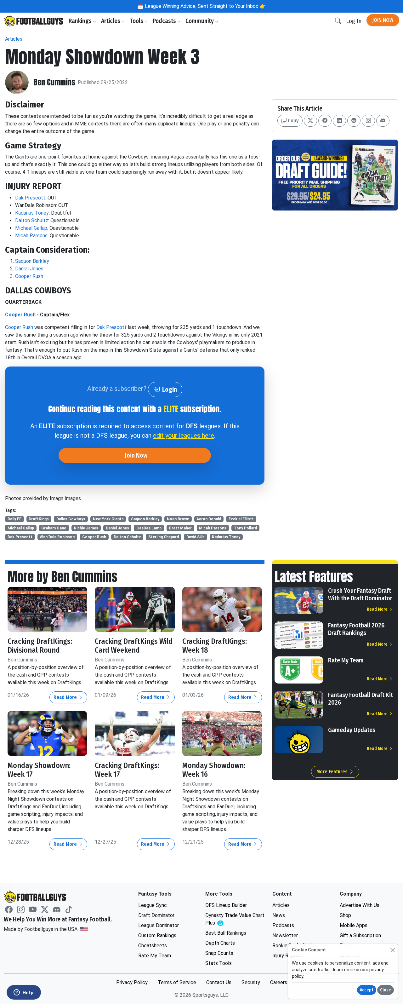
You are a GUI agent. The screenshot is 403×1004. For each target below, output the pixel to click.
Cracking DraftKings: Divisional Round (40, 646)
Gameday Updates (351, 730)
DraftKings (39, 519)
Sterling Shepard (163, 537)
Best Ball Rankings (225, 933)
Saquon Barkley (32, 261)
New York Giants (108, 519)
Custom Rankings (157, 935)
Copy (292, 121)
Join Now (382, 20)
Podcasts (165, 21)
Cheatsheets (152, 946)
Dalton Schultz (31, 220)
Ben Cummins (54, 82)
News (278, 915)
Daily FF (14, 519)
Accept (366, 990)
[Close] (392, 950)
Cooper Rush (29, 276)
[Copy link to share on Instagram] (368, 121)
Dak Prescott (30, 198)
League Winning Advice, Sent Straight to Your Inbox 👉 (205, 6)
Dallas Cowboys (70, 519)
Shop (345, 915)
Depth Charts (220, 943)
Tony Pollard (245, 528)
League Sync (152, 905)
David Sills (195, 537)
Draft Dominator (156, 915)
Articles (111, 21)
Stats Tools (218, 963)
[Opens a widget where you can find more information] (23, 993)
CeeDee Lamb (149, 528)
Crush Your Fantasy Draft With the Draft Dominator (360, 594)
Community (200, 21)
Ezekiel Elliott (241, 519)
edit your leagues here (183, 435)
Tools (137, 21)
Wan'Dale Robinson (57, 537)
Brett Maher (180, 528)
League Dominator (158, 925)
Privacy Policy (132, 982)
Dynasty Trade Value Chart (234, 919)
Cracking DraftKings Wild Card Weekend (134, 646)
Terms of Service (177, 982)
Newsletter (285, 935)
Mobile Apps (353, 925)
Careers (278, 982)
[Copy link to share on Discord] (382, 121)
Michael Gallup (31, 228)
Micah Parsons (31, 236)
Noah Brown (178, 519)
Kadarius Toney (32, 213)
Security (250, 982)
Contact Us (218, 982)
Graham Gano (53, 528)
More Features (332, 772)
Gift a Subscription (360, 935)
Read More (66, 697)
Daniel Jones (29, 269)
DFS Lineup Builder (226, 905)
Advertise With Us (359, 905)
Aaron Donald (208, 519)
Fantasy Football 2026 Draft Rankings (356, 629)
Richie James (86, 528)
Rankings (81, 21)
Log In (353, 21)
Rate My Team (346, 660)
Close (385, 990)
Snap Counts (219, 953)
